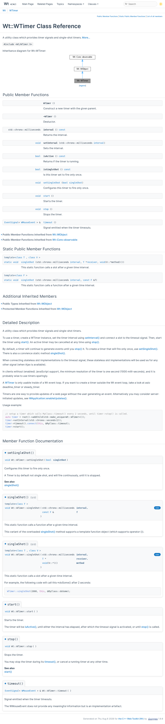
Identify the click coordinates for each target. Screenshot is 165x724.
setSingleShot (51, 182)
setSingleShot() (148, 348)
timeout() (50, 661)
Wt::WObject (59, 234)
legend (82, 85)
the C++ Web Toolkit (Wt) (131, 718)
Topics (60, 4)
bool (37, 156)
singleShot (75, 182)
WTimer (13, 10)
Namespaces (75, 4)
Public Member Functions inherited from (35, 234)
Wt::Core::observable (64, 239)
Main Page (28, 4)
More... (86, 37)
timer (15, 417)
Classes (92, 4)
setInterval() (92, 337)
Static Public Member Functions (132, 16)
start (46, 196)
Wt (4, 10)
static (8, 262)
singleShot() (57, 353)
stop (46, 209)
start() (25, 342)
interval (99, 143)
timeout (47, 222)
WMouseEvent (28, 222)
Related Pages (45, 4)
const (62, 129)
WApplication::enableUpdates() (48, 398)
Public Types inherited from (27, 303)
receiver (92, 262)
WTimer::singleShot (18, 591)
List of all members (154, 16)
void (37, 143)
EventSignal (11, 222)
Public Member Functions (107, 16)
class (19, 257)
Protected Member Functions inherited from (37, 308)
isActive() (30, 626)
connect (31, 423)
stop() (95, 342)
